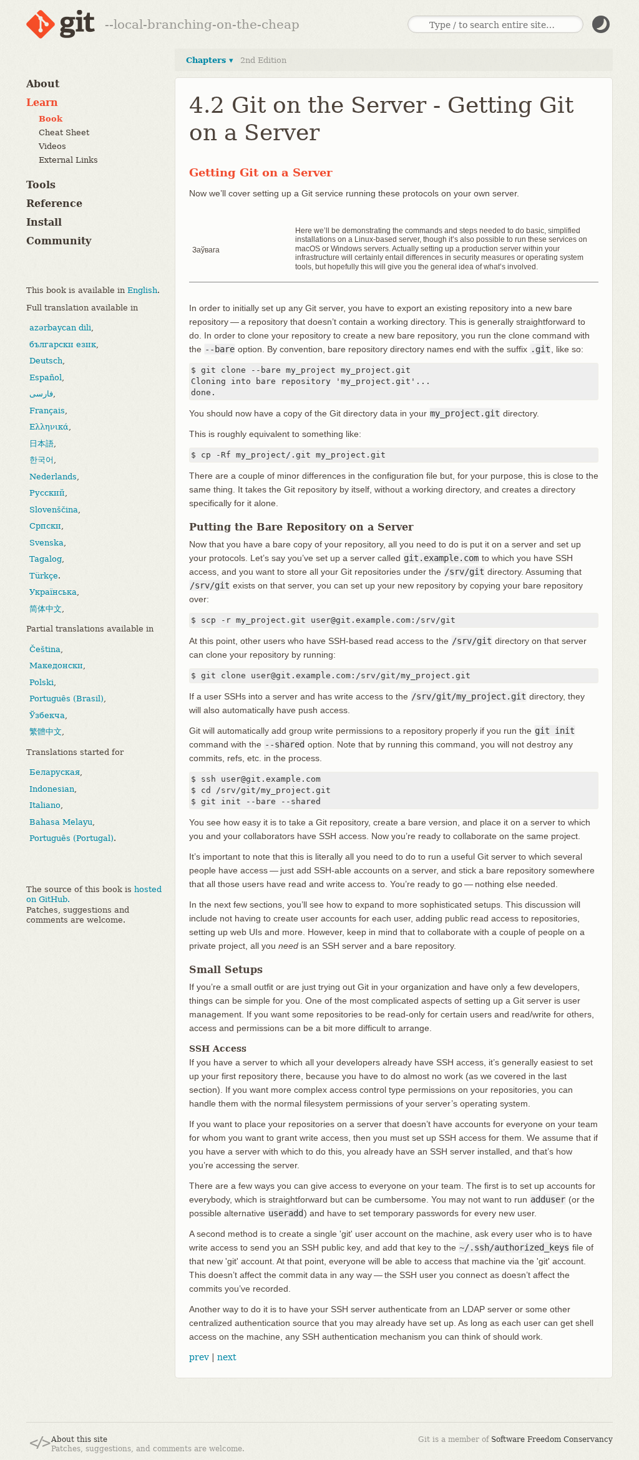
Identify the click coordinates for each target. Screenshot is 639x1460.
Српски (45, 526)
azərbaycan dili (60, 327)
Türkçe (43, 575)
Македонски (56, 665)
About (42, 84)
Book (50, 118)
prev (199, 1357)
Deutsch (45, 360)
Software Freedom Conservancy (552, 1439)
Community (58, 241)
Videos (52, 146)
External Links (68, 160)
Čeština (45, 649)
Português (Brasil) (66, 698)
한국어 (41, 459)
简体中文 (45, 608)
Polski (41, 682)
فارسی (41, 393)
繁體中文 (45, 731)
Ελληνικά (49, 426)
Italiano (45, 805)
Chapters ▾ (209, 60)
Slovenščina (53, 509)
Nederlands (53, 476)
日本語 (41, 443)
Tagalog (45, 559)
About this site (79, 1439)
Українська (53, 592)
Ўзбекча (47, 715)
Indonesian (51, 789)
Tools (41, 185)
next (227, 1357)
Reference (54, 203)
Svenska (46, 542)
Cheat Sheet (64, 132)
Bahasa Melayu (60, 822)
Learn (42, 102)
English (142, 290)
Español (45, 377)
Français (47, 410)
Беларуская (54, 772)
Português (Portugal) (71, 838)
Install (44, 222)
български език (62, 344)
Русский (47, 492)
